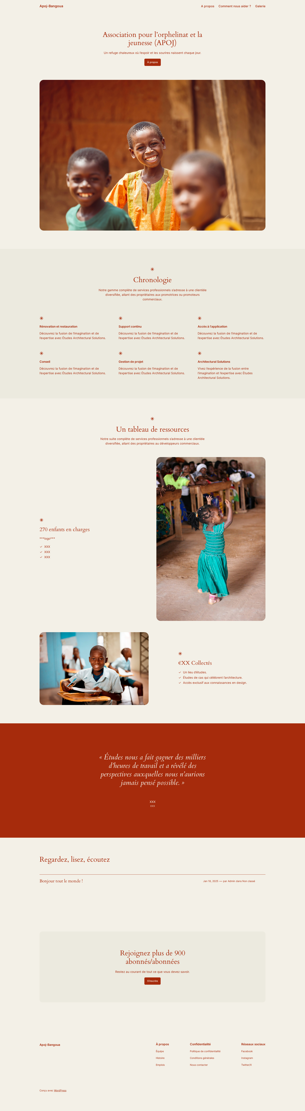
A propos (207, 6)
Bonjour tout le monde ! (61, 881)
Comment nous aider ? (235, 6)
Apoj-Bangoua (51, 6)
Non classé (248, 881)
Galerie (260, 6)
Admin (231, 881)
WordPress (60, 1090)
